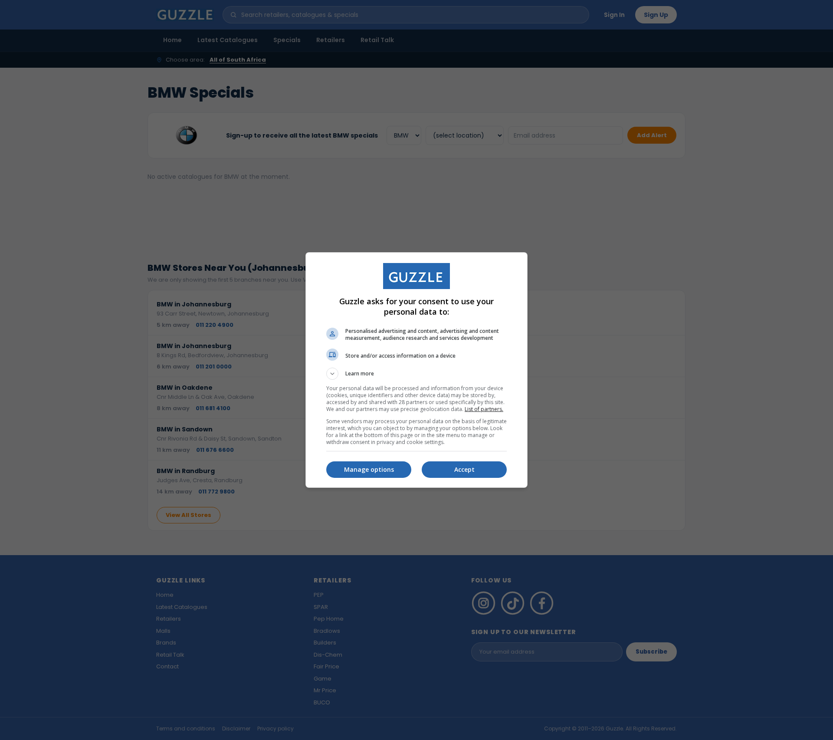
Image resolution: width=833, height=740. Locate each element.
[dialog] (416, 370)
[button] (416, 374)
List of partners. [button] (484, 409)
